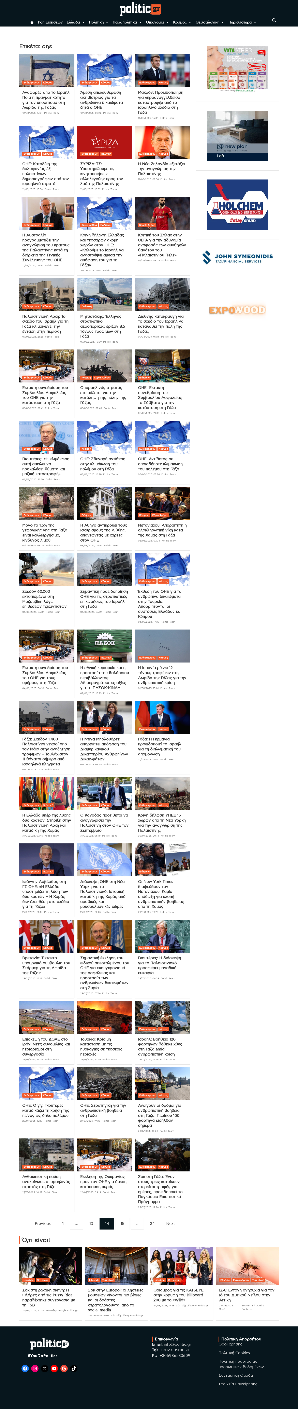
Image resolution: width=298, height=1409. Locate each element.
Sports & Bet (147, 225)
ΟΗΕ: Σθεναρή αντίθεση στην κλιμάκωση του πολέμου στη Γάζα (102, 464)
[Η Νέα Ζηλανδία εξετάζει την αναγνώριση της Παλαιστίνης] (162, 142)
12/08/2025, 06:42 (91, 113)
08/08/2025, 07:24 (149, 474)
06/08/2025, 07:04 (149, 540)
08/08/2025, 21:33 (148, 413)
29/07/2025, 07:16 (90, 993)
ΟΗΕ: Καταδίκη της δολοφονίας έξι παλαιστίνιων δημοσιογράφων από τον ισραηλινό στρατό (45, 174)
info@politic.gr (177, 1344)
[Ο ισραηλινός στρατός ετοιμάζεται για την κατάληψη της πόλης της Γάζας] (104, 365)
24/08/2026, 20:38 (33, 1310)
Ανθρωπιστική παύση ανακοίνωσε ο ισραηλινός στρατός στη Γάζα (46, 1182)
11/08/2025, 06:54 (32, 265)
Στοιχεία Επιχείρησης (238, 1384)
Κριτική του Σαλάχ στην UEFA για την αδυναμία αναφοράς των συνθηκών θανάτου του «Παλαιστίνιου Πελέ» (162, 245)
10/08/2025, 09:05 (149, 260)
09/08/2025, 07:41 (32, 408)
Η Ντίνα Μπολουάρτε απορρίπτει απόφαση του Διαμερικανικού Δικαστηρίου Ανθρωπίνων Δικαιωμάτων (104, 749)
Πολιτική (96, 22)
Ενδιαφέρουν (32, 82)
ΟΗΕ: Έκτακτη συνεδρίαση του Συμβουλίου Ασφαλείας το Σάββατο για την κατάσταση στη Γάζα (160, 398)
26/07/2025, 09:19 (90, 1192)
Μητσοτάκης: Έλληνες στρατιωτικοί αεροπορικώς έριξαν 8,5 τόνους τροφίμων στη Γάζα (102, 327)
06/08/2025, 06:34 (33, 612)
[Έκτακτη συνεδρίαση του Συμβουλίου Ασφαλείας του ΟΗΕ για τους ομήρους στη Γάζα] (46, 646)
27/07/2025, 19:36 (90, 1121)
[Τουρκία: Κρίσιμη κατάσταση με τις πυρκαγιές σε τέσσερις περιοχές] (104, 1017)
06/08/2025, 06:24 (91, 612)
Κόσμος (180, 22)
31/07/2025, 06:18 (90, 836)
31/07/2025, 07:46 (32, 836)
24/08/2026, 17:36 (163, 1305)
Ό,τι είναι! (42, 1280)
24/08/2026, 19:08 (98, 1315)
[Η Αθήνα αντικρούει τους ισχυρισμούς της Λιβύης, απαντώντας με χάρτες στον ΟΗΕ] (104, 503)
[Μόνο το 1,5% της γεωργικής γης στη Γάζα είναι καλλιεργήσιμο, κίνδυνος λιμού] (46, 503)
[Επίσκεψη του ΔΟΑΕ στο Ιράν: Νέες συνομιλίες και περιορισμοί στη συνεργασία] (46, 1017)
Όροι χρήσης (230, 1344)
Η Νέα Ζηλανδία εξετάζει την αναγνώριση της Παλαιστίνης (161, 169)
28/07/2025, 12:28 (148, 1059)
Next (170, 1224)
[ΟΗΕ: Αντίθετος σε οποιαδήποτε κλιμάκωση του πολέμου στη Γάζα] (162, 437)
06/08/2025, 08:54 (91, 545)
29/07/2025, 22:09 (90, 912)
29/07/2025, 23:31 (32, 912)
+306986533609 (175, 1356)
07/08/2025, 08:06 (33, 545)
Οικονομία (155, 22)
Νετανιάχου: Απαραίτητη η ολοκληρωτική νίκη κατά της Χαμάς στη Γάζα (162, 530)
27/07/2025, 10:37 (32, 1192)
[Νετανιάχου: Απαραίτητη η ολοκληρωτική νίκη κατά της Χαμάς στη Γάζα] (162, 503)
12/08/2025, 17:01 (32, 113)
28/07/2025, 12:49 (90, 1059)
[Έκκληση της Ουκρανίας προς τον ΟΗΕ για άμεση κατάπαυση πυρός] (104, 1155)
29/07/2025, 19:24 (148, 912)
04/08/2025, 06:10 (33, 688)
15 (122, 1224)
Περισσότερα (240, 22)
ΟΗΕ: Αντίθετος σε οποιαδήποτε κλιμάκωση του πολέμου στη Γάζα (160, 464)
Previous (43, 1224)
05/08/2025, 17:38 (148, 622)
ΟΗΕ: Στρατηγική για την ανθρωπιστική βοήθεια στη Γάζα (103, 1110)
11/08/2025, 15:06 (32, 189)
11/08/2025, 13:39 (90, 189)
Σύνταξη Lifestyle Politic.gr (62, 1310)
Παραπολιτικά (125, 22)
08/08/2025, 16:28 (91, 474)
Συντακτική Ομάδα (236, 1375)
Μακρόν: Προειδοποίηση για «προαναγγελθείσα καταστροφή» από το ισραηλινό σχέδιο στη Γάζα (160, 103)
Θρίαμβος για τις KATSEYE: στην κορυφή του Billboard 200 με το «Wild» (179, 1295)
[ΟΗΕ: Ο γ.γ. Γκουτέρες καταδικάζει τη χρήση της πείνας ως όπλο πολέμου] (46, 1083)
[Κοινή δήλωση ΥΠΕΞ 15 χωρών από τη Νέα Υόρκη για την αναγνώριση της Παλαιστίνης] (162, 793)
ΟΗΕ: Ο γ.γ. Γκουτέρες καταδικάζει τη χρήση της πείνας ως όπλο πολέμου (45, 1110)
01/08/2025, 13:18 (32, 769)
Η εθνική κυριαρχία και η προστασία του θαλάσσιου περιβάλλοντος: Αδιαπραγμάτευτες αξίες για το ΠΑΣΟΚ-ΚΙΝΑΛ (104, 678)
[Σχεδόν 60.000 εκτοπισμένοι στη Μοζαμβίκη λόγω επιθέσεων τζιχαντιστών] (46, 569)
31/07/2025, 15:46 (148, 759)
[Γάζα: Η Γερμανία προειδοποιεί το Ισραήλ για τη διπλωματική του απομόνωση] (162, 717)
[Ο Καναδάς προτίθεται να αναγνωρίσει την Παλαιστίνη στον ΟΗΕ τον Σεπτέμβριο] (104, 793)
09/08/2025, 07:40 (91, 408)
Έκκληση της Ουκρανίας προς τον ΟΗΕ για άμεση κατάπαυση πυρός (103, 1182)
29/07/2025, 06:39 (148, 978)
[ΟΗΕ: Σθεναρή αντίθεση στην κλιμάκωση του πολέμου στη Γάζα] (104, 437)
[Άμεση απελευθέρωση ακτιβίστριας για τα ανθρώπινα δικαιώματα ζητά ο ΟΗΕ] (104, 70)
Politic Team (51, 113)
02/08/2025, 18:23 (91, 693)
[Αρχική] (32, 22)
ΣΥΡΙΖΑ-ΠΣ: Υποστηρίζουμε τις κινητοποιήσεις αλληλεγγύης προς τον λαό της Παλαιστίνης (101, 174)
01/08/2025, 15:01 (148, 688)
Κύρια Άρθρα (89, 225)
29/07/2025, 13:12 (32, 978)
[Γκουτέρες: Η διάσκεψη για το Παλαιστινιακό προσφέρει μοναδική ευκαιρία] (162, 936)
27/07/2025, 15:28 (148, 1131)
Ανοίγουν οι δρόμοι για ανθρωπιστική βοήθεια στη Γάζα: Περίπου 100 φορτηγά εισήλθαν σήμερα (159, 1116)
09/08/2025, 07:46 (149, 337)
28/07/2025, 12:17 (32, 1121)
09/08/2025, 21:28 (32, 337)
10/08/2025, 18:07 (90, 270)
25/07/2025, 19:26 (148, 1207)
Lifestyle (28, 1280)
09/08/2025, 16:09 (91, 342)
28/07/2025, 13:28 (32, 1059)
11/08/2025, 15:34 (148, 118)
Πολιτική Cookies (234, 1353)
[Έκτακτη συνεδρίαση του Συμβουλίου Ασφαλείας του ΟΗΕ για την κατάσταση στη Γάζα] (46, 365)
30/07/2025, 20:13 (148, 836)
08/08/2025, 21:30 (33, 479)
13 (91, 1224)
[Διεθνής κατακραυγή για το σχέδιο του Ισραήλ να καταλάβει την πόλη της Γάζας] (162, 294)
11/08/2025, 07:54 (148, 179)
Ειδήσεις (144, 377)
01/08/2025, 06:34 (91, 764)
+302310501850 (175, 1350)
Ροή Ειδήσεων (50, 22)
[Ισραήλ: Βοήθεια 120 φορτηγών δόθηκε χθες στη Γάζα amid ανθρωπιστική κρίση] (162, 1017)
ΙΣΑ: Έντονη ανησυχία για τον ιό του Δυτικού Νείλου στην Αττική (246, 1295)
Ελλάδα (73, 22)
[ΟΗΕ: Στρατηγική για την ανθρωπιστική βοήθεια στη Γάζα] (104, 1083)
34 (152, 1224)
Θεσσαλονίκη (208, 22)
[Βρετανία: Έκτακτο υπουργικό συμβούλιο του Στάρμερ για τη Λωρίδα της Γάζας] (46, 936)
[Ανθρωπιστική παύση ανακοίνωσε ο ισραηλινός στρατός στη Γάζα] (46, 1155)
